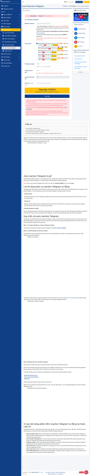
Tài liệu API (60, 474)
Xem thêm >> (81, 72)
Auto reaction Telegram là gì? (33, 128)
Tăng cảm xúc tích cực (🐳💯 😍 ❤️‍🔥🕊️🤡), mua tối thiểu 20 (53, 44)
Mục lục (29, 124)
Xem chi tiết (55, 45)
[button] (23, 2)
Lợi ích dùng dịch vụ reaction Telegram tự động (37, 130)
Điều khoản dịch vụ (52, 474)
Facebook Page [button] (81, 33)
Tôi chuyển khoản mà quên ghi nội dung (80, 67)
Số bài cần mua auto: (29, 71)
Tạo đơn (47, 96)
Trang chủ (65, 6)
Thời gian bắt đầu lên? (79, 56)
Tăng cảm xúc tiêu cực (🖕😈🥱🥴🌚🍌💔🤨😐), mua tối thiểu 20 (53, 47)
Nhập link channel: (29, 23)
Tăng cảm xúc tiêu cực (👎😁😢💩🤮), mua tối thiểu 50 (53, 55)
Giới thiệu (47, 472)
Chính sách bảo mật (60, 472)
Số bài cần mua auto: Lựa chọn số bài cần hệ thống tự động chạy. (31, 377)
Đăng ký (87, 2)
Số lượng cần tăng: (29, 64)
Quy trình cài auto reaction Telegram (35, 131)
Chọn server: (28, 43)
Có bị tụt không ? (78, 59)
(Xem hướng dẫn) (40, 33)
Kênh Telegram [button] (81, 37)
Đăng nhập (79, 2)
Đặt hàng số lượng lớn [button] (33, 19)
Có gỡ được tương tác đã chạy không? (80, 62)
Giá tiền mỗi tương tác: (29, 77)
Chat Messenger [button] (81, 29)
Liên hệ (52, 472)
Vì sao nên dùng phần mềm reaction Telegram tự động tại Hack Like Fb (43, 133)
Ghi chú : (29, 83)
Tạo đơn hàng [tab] (26, 10)
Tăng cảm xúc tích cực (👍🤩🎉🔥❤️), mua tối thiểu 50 (53, 51)
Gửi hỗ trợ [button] (79, 46)
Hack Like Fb (35, 472)
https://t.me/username (71, 297)
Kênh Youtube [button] (80, 42)
